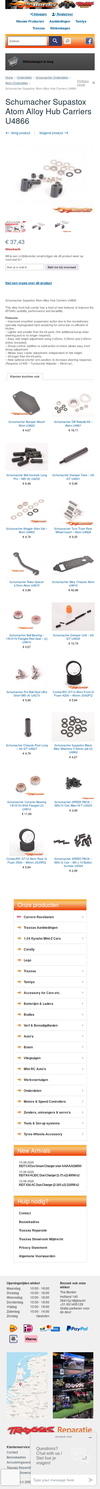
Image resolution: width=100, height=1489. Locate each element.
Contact (25, 1213)
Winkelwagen (60, 28)
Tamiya (80, 21)
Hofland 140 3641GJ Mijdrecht (72, 1298)
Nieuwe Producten (30, 21)
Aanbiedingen (59, 21)
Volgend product (51, 132)
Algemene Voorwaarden (37, 1256)
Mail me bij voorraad (62, 267)
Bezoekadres (29, 1221)
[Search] (55, 41)
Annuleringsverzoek (21, 1462)
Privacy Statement (33, 1247)
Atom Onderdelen (16, 83)
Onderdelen (24, 77)
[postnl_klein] (13, 1328)
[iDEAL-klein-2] (28, 1328)
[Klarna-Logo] (31, 1339)
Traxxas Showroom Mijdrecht (41, 1239)
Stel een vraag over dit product (28, 283)
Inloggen (40, 14)
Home (9, 77)
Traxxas (39, 28)
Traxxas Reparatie (33, 1230)
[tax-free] (13, 1339)
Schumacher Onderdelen (52, 77)
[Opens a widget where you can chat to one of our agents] (63, 1458)
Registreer (64, 14)
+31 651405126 (71, 1304)
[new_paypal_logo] (77, 1328)
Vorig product (20, 132)
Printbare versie (83, 82)
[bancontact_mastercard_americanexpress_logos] (49, 1328)
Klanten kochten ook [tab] (24, 376)
